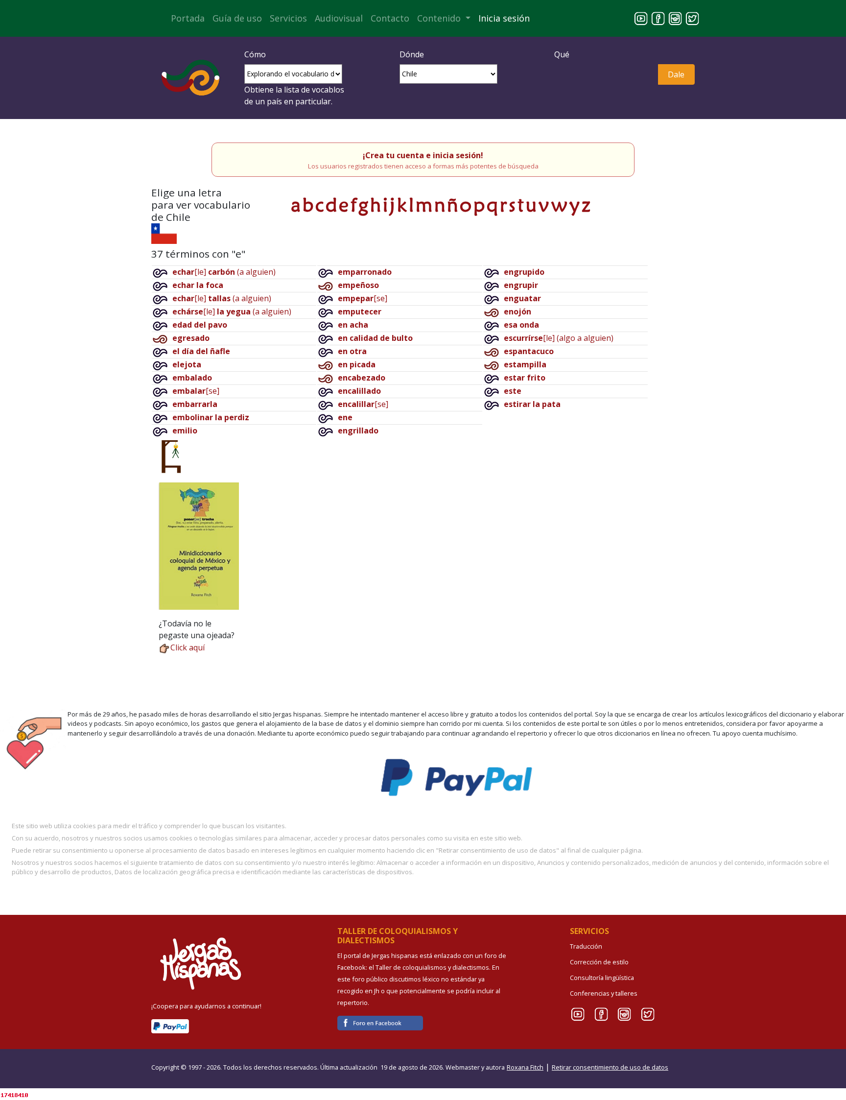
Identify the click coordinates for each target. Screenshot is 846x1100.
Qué (561, 54)
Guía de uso (237, 18)
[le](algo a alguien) (558, 338)
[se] (195, 390)
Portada (188, 18)
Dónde (412, 54)
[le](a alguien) (224, 271)
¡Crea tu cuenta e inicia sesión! (423, 155)
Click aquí (187, 647)
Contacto (390, 18)
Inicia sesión (504, 18)
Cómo (255, 54)
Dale (676, 74)
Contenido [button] (440, 18)
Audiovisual (339, 18)
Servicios (288, 18)
